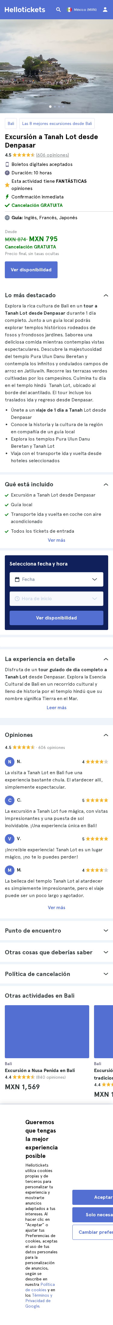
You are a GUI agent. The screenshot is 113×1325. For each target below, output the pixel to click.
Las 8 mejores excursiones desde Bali (57, 123)
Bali (11, 123)
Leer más (57, 707)
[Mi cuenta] (105, 9)
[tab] (56, 295)
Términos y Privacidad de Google (38, 1300)
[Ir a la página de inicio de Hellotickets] (26, 9)
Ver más (56, 540)
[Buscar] (58, 9)
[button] (56, 295)
